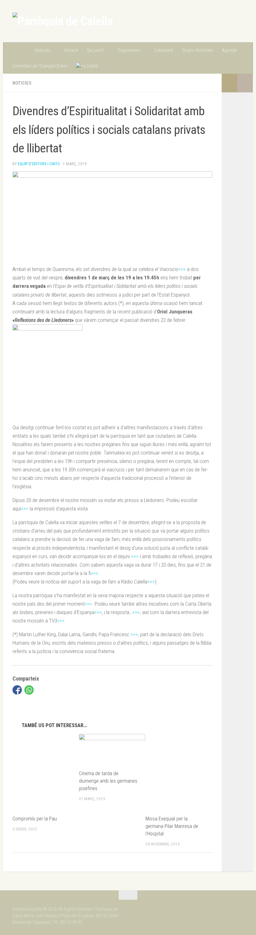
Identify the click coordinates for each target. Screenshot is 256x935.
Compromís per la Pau (34, 819)
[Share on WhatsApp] (29, 690)
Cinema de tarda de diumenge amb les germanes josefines (108, 780)
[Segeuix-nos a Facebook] (228, 907)
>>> (182, 269)
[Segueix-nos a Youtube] (239, 907)
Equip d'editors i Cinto (39, 163)
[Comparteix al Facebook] (17, 690)
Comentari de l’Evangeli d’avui (39, 66)
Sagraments (129, 50)
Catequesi (163, 50)
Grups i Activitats (197, 50)
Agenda (229, 50)
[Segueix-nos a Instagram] (216, 907)
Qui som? (95, 50)
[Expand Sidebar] (245, 83)
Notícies (43, 50)
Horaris (71, 50)
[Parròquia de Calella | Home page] (62, 21)
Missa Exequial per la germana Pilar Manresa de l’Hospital (171, 826)
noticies (22, 83)
